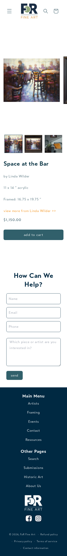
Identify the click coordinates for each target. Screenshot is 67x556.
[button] (9, 11)
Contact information (36, 548)
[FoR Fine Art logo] (33, 503)
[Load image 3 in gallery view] (53, 144)
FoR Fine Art (27, 534)
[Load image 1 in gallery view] (13, 144)
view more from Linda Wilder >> (30, 211)
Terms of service (47, 541)
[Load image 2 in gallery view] (33, 144)
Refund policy (49, 534)
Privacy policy (23, 541)
